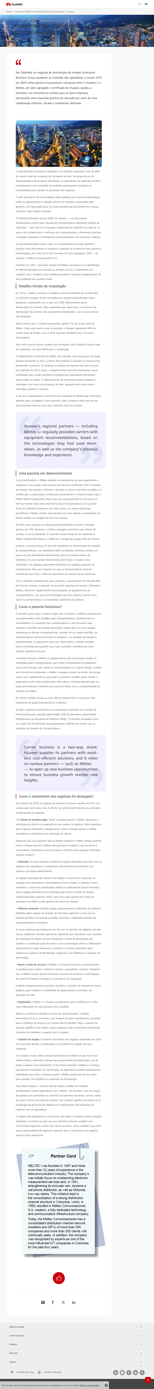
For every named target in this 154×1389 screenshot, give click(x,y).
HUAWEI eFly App (52, 1372)
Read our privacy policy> (90, 1385)
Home (9, 11)
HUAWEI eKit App (25, 1372)
